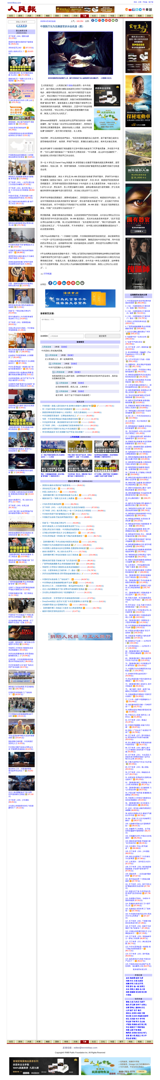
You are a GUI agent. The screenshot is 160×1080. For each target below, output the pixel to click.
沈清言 (140, 981)
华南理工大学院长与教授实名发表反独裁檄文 (68, 567)
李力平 (144, 1036)
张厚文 (142, 986)
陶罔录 (128, 1033)
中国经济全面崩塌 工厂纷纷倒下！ (65, 579)
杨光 (127, 1005)
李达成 (128, 1038)
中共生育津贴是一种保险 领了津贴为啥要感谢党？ (72, 536)
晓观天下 (133, 1027)
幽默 (48, 16)
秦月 (139, 1010)
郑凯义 (132, 989)
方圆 (143, 1013)
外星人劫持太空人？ (59, 492)
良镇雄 (134, 1024)
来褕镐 (140, 1016)
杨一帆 (136, 986)
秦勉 (127, 1002)
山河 (127, 1010)
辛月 (137, 1019)
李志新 (128, 1022)
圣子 (135, 1010)
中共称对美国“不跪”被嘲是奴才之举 (65, 514)
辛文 (131, 981)
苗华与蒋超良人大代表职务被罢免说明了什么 (68, 526)
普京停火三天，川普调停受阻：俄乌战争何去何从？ (73, 586)
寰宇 (121, 16)
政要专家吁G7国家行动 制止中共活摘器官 (68, 429)
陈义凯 (144, 1024)
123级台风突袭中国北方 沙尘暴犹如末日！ (68, 533)
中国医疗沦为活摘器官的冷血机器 (67, 545)
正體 (139, 2)
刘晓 (127, 981)
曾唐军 (145, 1016)
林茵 (139, 1013)
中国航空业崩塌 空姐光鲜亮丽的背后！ (67, 517)
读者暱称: (44, 336)
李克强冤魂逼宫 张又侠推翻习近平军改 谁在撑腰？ (71, 432)
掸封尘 (128, 1013)
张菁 (127, 1007)
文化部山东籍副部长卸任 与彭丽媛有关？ (67, 592)
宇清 (135, 1030)
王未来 (134, 1016)
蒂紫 (139, 1027)
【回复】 (64, 347)
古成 (131, 1002)
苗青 (127, 1036)
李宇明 (142, 1019)
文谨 (135, 981)
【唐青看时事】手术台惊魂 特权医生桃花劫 (69, 542)
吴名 (127, 989)
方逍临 (70, 85)
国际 (57, 16)
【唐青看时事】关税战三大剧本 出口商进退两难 (71, 608)
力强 (135, 984)
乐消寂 (132, 1019)
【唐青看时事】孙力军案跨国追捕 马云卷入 (69, 495)
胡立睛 (128, 1016)
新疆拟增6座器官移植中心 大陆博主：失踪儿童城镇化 (72, 412)
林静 (127, 992)
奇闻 (66, 16)
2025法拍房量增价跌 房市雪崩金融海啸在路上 (70, 574)
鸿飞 (145, 1033)
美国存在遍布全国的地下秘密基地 (63, 485)
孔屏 (141, 978)
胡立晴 (144, 992)
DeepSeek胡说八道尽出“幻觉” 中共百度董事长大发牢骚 (74, 601)
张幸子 (138, 1005)
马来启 (136, 1002)
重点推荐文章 (21, 31)
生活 (94, 16)
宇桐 (133, 1022)
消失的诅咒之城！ (58, 489)
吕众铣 (142, 1022)
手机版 (145, 2)
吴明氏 (134, 1013)
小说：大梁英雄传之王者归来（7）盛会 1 (69, 570)
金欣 (127, 978)
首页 (11, 16)
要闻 (20, 16)
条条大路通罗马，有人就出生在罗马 (64, 552)
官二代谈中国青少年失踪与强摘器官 (66, 409)
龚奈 (137, 989)
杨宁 (131, 1010)
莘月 (137, 1022)
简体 (135, 2)
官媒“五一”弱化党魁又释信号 (61, 523)
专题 (112, 16)
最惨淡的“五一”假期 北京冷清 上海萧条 (67, 498)
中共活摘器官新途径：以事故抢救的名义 (68, 416)
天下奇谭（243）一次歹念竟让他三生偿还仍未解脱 (70, 507)
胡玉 (127, 1019)
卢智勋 (128, 1024)
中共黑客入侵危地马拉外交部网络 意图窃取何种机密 (72, 548)
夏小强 (132, 1036)
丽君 (137, 978)
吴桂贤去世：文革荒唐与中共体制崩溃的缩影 (68, 598)
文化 (103, 16)
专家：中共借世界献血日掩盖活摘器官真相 (70, 419)
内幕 (29, 16)
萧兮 (131, 986)
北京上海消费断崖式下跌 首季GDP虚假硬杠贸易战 (72, 589)
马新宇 (142, 1002)
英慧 (127, 1030)
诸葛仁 (134, 1038)
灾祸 (75, 16)
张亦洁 (140, 1033)
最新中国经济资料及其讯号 (61, 611)
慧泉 (139, 1030)
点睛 (131, 1030)
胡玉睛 (138, 992)
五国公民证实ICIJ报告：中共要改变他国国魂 (68, 529)
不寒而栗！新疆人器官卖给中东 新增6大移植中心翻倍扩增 (78, 406)
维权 (130, 16)
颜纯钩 (138, 1007)
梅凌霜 (132, 978)
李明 (131, 984)
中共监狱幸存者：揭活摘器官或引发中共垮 (68, 422)
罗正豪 (132, 1005)
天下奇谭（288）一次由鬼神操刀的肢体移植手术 (70, 425)
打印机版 (47, 274)
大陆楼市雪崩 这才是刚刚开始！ (64, 605)
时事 (39, 16)
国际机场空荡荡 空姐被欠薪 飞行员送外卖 (68, 560)
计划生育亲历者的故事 (60, 504)
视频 (140, 16)
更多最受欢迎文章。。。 (142, 969)
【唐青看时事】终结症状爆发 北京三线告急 (70, 555)
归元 (143, 1007)
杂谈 (149, 16)
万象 (84, 16)
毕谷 (127, 1027)
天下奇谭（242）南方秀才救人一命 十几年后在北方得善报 (74, 511)
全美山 (144, 1005)
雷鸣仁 (132, 1007)
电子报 (151, 2)
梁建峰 (132, 992)
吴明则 (134, 1033)
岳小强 (142, 989)
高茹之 (138, 1036)
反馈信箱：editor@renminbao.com (80, 1047)
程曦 (127, 984)
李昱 (127, 986)
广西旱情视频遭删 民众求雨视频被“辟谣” (68, 564)
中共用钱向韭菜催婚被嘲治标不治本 (68, 583)
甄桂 (143, 1027)
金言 (139, 1024)
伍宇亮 (140, 984)
